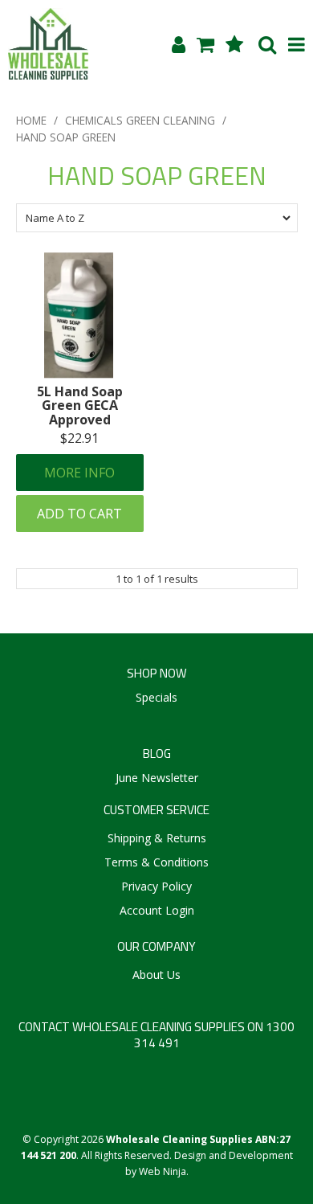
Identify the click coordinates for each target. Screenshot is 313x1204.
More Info (79, 472)
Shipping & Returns (157, 838)
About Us (156, 974)
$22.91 (79, 438)
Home (31, 120)
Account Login (157, 910)
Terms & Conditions (156, 862)
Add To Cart (79, 513)
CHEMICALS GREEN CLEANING (140, 120)
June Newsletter (157, 777)
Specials (156, 697)
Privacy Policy (156, 886)
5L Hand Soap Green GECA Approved (80, 405)
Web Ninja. (164, 1171)
